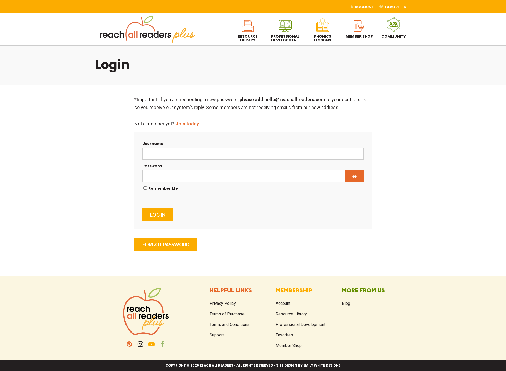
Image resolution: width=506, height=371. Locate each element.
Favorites (284, 335)
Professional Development (300, 324)
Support (217, 335)
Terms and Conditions (230, 324)
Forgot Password (165, 244)
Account (283, 303)
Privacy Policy (223, 303)
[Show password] (354, 176)
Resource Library (291, 313)
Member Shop (289, 345)
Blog (346, 303)
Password (152, 166)
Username (152, 143)
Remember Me (163, 188)
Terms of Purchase (227, 313)
